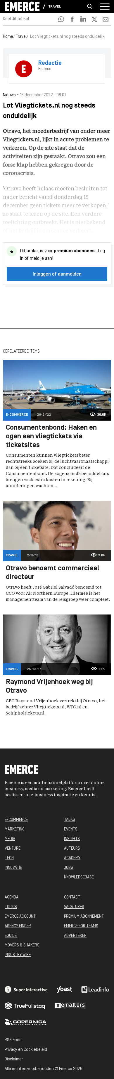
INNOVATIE (13, 868)
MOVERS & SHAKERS (22, 945)
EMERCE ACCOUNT (20, 916)
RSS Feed (13, 1040)
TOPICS (11, 907)
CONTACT (72, 897)
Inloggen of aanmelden (57, 274)
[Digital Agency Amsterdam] (26, 989)
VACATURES (74, 907)
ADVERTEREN (75, 936)
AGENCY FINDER (18, 926)
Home (8, 37)
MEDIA (10, 839)
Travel (55, 6)
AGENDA (11, 897)
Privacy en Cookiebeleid (26, 1050)
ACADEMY (72, 858)
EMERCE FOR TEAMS (81, 926)
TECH (9, 858)
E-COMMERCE (16, 820)
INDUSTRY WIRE (18, 955)
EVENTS (70, 829)
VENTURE (12, 848)
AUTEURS (72, 848)
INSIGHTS (72, 839)
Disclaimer (14, 1059)
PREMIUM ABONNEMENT (84, 916)
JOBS (68, 868)
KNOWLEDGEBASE (79, 877)
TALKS (69, 820)
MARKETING (15, 829)
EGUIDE (11, 936)
